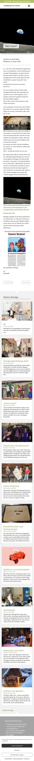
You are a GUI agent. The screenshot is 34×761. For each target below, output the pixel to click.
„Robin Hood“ (10, 403)
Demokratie (9, 610)
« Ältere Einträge (7, 710)
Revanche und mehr (13, 650)
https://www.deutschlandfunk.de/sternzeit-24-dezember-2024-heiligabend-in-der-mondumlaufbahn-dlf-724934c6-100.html (16, 207)
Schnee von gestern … (14, 691)
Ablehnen (17, 750)
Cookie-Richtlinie (8, 758)
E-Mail (11, 735)
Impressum (26, 758)
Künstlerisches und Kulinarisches (13, 528)
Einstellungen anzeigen (17, 755)
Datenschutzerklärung (18, 758)
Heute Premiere (11, 486)
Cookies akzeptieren (17, 746)
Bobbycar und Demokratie (16, 569)
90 (4, 324)
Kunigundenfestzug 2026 (15, 361)
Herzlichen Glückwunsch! (16, 446)
